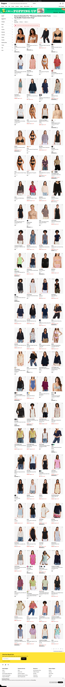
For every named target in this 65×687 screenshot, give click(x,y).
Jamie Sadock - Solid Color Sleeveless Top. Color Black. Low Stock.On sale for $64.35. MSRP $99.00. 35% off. (57, 216)
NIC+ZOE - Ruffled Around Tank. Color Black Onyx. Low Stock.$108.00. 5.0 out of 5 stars (57, 142)
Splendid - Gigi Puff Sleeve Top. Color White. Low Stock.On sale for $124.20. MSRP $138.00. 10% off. (33, 490)
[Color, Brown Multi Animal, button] (17, 393)
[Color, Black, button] (52, 120)
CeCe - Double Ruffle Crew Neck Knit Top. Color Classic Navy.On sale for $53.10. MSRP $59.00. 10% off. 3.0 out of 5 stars (57, 240)
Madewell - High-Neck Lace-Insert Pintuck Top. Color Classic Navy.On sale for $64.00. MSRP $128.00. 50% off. (33, 90)
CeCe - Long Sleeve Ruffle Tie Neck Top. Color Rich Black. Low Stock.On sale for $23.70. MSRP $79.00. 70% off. (45, 40)
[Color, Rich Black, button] (41, 95)
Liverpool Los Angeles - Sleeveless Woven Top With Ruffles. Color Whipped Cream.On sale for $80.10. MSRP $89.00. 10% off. (45, 115)
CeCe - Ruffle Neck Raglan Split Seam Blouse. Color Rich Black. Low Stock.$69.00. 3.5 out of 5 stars (20, 465)
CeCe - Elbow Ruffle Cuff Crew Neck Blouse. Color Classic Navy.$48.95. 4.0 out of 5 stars (57, 440)
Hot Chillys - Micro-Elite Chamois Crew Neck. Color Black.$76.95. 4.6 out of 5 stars (20, 414)
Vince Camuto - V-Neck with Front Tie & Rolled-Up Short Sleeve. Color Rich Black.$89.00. (20, 115)
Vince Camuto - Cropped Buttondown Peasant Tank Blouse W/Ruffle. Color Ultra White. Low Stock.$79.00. (45, 440)
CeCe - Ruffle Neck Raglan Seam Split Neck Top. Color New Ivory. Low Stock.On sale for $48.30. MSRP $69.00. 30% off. (33, 338)
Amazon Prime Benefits (6, 675)
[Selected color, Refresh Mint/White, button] (40, 566)
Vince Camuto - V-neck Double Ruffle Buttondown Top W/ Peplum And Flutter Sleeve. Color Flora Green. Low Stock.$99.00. (33, 587)
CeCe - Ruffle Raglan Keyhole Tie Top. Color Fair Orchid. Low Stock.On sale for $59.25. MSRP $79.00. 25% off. (33, 635)
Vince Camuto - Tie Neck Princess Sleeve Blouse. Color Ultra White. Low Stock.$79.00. (33, 290)
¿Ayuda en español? (21, 673)
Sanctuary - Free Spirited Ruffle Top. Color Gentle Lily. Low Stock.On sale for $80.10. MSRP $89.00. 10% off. (20, 611)
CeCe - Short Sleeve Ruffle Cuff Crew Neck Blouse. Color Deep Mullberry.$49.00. (45, 388)
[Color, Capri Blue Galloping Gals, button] (29, 566)
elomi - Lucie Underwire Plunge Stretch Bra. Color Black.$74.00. (33, 142)
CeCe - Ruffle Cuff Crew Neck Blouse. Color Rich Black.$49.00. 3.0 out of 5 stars (33, 363)
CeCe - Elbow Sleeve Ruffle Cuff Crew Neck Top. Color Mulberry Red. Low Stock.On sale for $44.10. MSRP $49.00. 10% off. (33, 611)
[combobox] (20, 3)
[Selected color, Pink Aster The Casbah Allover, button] (27, 566)
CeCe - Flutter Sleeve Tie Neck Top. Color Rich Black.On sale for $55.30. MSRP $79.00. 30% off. (33, 514)
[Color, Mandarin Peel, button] (29, 393)
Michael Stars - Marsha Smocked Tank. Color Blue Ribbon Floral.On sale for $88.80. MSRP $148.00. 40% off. (57, 537)
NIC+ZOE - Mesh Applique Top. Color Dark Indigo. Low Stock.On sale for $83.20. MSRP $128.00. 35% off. (57, 514)
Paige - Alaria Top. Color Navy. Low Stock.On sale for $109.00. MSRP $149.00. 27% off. (45, 290)
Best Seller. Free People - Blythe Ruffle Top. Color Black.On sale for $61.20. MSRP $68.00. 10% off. (57, 290)
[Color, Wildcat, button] (27, 146)
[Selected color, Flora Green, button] (27, 592)
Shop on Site (55, 12)
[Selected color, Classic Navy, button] (40, 95)
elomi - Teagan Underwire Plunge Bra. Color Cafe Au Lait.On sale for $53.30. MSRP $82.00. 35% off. (33, 115)
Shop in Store (61, 12)
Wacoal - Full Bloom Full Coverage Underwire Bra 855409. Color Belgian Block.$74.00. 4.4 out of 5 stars (57, 388)
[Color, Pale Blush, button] (29, 146)
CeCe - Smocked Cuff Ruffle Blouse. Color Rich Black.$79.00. (20, 191)
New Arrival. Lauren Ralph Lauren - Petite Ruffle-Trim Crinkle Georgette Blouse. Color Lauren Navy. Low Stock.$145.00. (57, 363)
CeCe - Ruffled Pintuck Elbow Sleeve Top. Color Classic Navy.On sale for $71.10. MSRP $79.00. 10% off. (45, 314)
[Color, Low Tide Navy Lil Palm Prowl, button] (30, 566)
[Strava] (8, 665)
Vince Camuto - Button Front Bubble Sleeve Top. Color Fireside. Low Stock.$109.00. (57, 65)
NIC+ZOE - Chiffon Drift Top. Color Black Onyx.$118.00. (20, 490)
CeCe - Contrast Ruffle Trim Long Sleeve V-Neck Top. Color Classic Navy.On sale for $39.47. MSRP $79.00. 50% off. (45, 338)
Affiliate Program (36, 671)
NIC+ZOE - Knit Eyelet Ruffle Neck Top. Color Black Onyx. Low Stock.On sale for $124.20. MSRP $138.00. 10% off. (33, 314)
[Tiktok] (5, 665)
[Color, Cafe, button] (53, 44)
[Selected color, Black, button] (15, 44)
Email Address (5, 658)
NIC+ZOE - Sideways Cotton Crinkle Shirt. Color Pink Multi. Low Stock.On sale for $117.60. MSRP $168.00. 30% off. (45, 142)
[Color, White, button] (53, 120)
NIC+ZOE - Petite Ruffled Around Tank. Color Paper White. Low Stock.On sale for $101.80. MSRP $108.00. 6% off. (33, 465)
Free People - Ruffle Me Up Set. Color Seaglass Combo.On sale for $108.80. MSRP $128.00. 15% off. (20, 90)
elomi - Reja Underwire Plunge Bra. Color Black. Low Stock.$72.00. (33, 167)
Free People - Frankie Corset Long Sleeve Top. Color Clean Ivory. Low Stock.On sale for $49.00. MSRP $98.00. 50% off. (20, 537)
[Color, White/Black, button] (43, 566)
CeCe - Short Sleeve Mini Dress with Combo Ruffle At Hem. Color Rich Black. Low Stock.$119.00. (20, 216)
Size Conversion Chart (37, 670)
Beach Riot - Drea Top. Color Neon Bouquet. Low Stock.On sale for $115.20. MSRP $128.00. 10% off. (57, 265)
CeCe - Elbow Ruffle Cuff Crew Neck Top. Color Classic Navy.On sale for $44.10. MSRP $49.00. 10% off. (20, 314)
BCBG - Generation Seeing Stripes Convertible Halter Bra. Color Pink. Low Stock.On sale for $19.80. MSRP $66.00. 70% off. (57, 338)
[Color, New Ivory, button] (53, 71)
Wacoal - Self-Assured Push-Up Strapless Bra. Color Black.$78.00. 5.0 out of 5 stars (20, 40)
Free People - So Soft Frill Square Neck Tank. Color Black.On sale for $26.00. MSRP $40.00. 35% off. (45, 465)
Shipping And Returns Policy (23, 675)
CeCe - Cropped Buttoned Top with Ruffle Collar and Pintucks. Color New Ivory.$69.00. (20, 65)
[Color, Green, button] (17, 269)
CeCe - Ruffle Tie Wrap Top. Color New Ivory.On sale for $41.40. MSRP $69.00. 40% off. (57, 635)
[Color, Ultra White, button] (29, 592)
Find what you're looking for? (58, 651)
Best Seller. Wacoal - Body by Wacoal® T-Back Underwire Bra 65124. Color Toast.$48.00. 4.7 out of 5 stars (57, 115)
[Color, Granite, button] (17, 419)
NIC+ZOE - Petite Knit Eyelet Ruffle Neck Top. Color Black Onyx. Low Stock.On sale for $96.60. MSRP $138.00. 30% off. (20, 338)
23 (60, 648)
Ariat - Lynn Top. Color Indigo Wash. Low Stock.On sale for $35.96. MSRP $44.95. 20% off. (20, 514)
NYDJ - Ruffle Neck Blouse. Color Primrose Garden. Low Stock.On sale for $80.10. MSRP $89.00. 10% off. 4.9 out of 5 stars (57, 90)
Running (50, 675)
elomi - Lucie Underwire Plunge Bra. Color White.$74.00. (45, 65)
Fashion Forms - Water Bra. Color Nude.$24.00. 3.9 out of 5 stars (33, 216)
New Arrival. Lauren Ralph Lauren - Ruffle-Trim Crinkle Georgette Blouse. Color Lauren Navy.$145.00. (45, 363)
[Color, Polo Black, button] (57, 172)
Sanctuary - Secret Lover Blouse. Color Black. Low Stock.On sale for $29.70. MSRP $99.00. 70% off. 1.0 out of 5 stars (57, 191)
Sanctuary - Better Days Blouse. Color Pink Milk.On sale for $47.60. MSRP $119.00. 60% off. (45, 191)
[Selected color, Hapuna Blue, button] (27, 393)
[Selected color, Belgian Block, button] (52, 393)
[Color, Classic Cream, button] (17, 495)
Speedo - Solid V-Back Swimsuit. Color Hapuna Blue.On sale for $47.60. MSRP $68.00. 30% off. (33, 388)
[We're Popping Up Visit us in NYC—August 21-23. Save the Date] (32, 10)
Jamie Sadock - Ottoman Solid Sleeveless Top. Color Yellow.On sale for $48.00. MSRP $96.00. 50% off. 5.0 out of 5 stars (20, 265)
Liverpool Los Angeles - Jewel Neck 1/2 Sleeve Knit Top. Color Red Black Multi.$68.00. (20, 240)
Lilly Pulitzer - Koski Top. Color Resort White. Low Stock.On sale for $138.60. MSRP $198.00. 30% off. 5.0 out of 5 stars (45, 514)
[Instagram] (3, 665)
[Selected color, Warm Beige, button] (15, 367)
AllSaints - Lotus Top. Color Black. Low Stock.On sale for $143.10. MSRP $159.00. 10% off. (45, 490)
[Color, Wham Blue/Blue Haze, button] (44, 566)
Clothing (50, 671)
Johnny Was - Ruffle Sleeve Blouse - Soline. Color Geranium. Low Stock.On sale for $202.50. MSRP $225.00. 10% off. (33, 191)
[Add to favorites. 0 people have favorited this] (25, 28)
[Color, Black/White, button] (41, 566)
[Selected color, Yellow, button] (15, 269)
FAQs (19, 670)
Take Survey (35, 675)
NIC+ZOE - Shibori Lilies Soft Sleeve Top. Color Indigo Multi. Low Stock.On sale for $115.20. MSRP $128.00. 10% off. (33, 240)
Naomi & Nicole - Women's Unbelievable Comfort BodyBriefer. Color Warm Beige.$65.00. (20, 363)
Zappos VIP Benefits (5, 676)
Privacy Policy (33, 680)
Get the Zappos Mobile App (7, 673)
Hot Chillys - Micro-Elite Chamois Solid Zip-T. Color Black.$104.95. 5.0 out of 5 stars (20, 290)
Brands (50, 670)
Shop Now (40, 0)
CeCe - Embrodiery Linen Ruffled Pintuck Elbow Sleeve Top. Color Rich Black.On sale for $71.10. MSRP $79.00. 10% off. (57, 587)
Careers (3, 671)
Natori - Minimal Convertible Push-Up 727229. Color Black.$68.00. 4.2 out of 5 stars (57, 40)
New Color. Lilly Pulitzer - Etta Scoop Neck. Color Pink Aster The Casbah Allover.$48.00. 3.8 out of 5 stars (33, 562)
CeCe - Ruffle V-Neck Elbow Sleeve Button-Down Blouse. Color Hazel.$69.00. (45, 216)
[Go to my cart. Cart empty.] (63, 3)
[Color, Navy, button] (55, 172)
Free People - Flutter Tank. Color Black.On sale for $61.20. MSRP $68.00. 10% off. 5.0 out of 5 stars (45, 537)
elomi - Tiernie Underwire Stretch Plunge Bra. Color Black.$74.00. (20, 167)
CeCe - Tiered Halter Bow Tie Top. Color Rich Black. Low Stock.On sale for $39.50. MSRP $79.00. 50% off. (33, 537)
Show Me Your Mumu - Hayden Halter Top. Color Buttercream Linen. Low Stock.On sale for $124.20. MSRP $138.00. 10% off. (57, 490)
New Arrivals (51, 673)
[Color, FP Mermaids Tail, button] (41, 471)
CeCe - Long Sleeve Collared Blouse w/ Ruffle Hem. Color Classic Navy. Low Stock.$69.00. (45, 90)
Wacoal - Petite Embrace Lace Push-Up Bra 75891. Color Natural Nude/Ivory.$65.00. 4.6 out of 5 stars (33, 40)
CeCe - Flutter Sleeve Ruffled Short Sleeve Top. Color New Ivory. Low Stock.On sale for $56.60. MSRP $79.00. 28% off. (57, 414)
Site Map (34, 673)
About (3, 670)
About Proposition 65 (21, 676)
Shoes (50, 676)
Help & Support (61, 6)
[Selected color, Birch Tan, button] (52, 172)
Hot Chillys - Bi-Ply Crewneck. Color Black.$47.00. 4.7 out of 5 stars (45, 265)
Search (34, 3)
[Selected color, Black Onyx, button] (52, 146)
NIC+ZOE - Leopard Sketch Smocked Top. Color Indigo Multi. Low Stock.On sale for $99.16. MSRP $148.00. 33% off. (45, 240)
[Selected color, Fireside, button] (52, 71)
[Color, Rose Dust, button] (53, 393)
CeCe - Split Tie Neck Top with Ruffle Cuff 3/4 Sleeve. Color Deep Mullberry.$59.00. (20, 587)
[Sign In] (60, 3)
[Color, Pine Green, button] (53, 444)
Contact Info (20, 671)
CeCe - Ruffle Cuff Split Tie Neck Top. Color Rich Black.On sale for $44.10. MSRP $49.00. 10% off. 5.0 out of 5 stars (57, 314)
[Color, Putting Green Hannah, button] (32, 566)
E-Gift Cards (35, 676)
